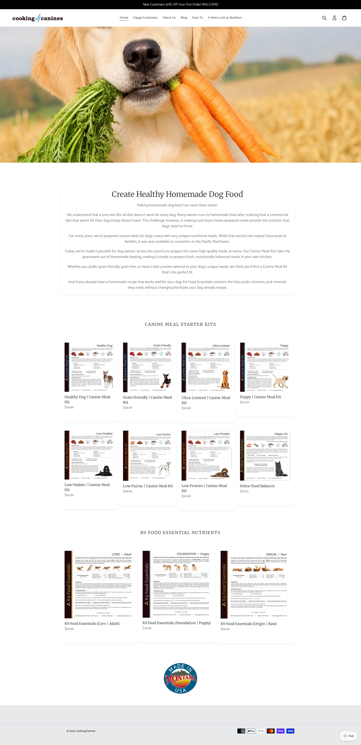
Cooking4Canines (85, 731)
